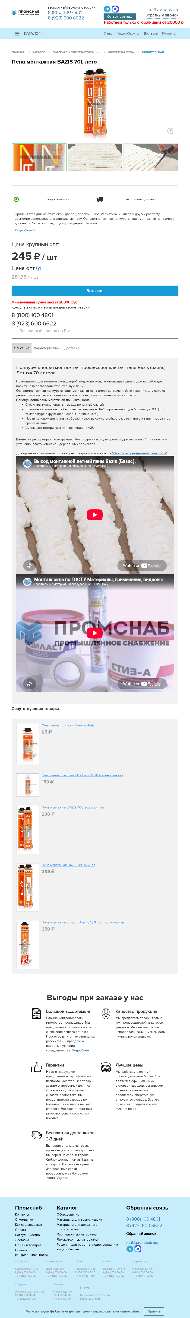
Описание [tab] (21, 348)
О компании (24, 1220)
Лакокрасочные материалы (77, 1240)
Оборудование (68, 1214)
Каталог (32, 33)
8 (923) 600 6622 (66, 18)
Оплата (20, 1230)
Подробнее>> (25, 230)
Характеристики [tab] (47, 348)
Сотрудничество (27, 1235)
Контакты (169, 33)
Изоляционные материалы (77, 1234)
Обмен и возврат (28, 1245)
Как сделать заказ (28, 1225)
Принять (154, 1311)
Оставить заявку (119, 17)
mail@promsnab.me (162, 9)
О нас (108, 33)
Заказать (95, 290)
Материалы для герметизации (79, 1220)
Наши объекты (128, 33)
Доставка (151, 33)
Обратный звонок (161, 15)
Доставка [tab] (71, 348)
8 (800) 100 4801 (65, 12)
